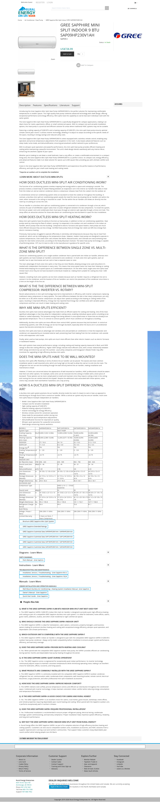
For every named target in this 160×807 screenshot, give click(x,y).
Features (37, 105)
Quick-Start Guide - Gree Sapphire (35, 596)
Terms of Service (25, 771)
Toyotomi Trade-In (90, 762)
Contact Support (57, 764)
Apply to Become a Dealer (59, 787)
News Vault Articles (91, 771)
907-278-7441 (26, 787)
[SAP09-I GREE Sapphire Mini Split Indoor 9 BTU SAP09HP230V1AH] (26, 64)
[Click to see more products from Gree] (128, 36)
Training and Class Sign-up (61, 766)
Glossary (54, 769)
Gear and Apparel (90, 764)
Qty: (78, 54)
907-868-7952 (27, 792)
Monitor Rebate (89, 760)
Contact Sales (56, 762)
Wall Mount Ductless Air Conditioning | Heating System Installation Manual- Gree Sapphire (56, 589)
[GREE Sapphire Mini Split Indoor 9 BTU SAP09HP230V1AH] (37, 24)
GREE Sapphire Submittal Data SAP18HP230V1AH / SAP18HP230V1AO (48, 542)
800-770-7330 (28, 789)
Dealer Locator (56, 760)
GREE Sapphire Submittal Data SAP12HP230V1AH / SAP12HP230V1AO (48, 537)
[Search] (107, 8)
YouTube (120, 766)
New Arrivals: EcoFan (91, 769)
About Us (22, 760)
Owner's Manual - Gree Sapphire (35, 592)
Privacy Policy (23, 766)
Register (40, 2)
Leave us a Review (123, 769)
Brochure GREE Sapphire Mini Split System (38, 521)
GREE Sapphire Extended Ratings (35, 526)
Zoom (53, 59)
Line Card (22, 762)
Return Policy (23, 769)
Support (76, 105)
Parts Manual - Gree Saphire (33, 560)
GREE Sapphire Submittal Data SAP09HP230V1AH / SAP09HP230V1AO (48, 531)
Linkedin (120, 764)
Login (50, 2)
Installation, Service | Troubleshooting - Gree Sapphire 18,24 (45, 576)
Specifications (50, 105)
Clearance (87, 766)
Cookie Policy (23, 764)
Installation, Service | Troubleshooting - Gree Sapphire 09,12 (45, 573)
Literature (64, 105)
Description (25, 105)
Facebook (120, 760)
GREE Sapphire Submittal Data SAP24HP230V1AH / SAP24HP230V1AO (48, 547)
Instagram (120, 762)
